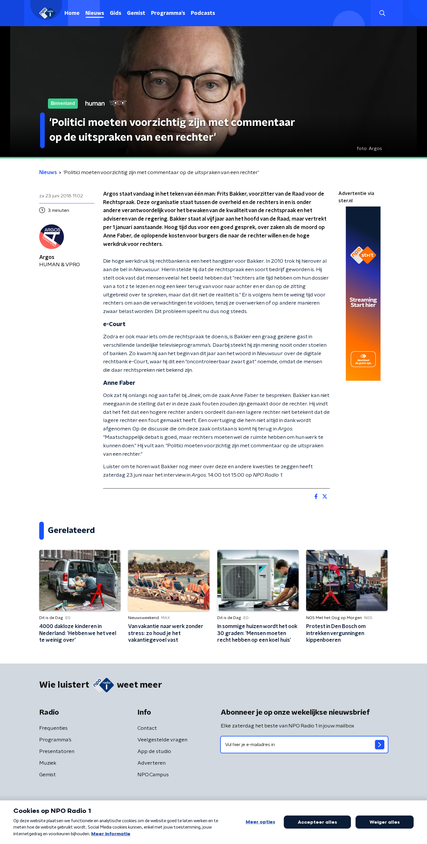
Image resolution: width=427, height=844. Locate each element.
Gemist (136, 13)
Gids (115, 13)
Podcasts (203, 13)
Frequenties (53, 728)
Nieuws (94, 13)
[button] (382, 13)
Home (72, 13)
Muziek (47, 763)
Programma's (168, 13)
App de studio (154, 751)
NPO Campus (153, 774)
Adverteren (151, 763)
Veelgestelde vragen (162, 740)
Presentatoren (56, 751)
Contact (147, 728)
